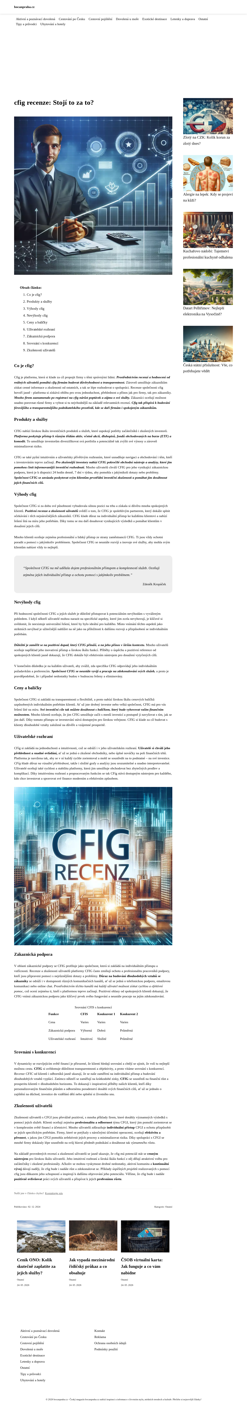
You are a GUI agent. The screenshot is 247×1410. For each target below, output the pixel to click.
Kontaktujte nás (54, 1193)
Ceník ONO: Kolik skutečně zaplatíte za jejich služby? (36, 1266)
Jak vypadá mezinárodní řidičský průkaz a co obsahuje (92, 1266)
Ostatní (203, 19)
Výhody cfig (35, 308)
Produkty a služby (39, 301)
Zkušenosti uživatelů (41, 350)
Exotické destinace (154, 19)
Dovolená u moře (127, 19)
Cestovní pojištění (100, 19)
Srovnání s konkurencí (42, 343)
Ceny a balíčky (37, 322)
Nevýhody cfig (37, 315)
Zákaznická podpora (41, 336)
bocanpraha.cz (24, 7)
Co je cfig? (34, 295)
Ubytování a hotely (52, 24)
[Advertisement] (123, 53)
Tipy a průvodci (26, 24)
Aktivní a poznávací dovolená (35, 19)
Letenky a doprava (183, 19)
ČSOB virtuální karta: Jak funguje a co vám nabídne (142, 1266)
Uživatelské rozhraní (41, 329)
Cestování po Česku (72, 19)
